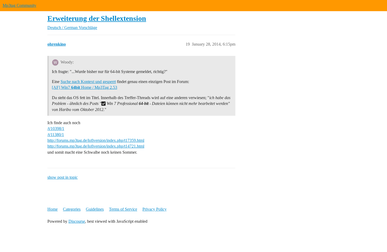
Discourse (76, 221)
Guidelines (95, 209)
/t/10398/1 (55, 128)
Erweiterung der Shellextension (96, 18)
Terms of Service (123, 209)
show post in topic (62, 177)
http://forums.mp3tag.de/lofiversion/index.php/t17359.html (95, 140)
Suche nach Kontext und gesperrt (88, 81)
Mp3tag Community (19, 5)
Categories (72, 209)
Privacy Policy (154, 209)
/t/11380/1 (55, 134)
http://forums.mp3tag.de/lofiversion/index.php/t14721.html (95, 146)
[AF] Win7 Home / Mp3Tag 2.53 (84, 87)
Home (52, 209)
